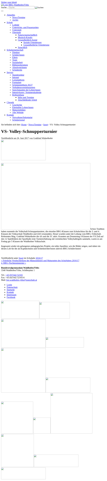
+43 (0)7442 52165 (14, 275)
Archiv (15, 20)
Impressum (11, 295)
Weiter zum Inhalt (9, 2)
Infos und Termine (26, 97)
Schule (10, 22)
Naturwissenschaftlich (27, 35)
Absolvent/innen (19, 67)
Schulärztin (17, 70)
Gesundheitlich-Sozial (27, 40)
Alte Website (18, 112)
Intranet (15, 77)
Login (9, 285)
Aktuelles (11, 15)
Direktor (16, 52)
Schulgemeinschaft (15, 50)
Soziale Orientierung (32, 42)
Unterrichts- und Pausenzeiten (25, 27)
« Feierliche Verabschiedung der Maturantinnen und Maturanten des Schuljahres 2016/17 (40, 260)
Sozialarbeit (17, 62)
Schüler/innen (18, 55)
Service (10, 72)
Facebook (11, 297)
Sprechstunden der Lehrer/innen (26, 90)
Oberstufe (16, 32)
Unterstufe (16, 30)
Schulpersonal (18, 120)
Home (24, 124)
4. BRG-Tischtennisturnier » (13, 263)
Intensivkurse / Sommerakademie (26, 92)
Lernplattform (18, 80)
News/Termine (18, 17)
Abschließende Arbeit (27, 100)
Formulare (16, 82)
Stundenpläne (18, 75)
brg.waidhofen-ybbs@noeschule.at (21, 280)
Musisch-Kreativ (25, 37)
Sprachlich (22, 47)
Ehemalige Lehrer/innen (22, 107)
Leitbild (15, 25)
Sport (45, 124)
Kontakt (10, 115)
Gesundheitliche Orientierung (36, 45)
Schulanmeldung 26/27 (22, 85)
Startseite (11, 290)
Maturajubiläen (18, 110)
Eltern (15, 57)
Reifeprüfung (18, 95)
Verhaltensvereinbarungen (23, 87)
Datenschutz (12, 287)
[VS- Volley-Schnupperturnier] (23, 159)
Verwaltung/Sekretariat (22, 117)
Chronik (10, 102)
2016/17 (39, 258)
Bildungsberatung (20, 65)
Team (14, 60)
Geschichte (17, 105)
